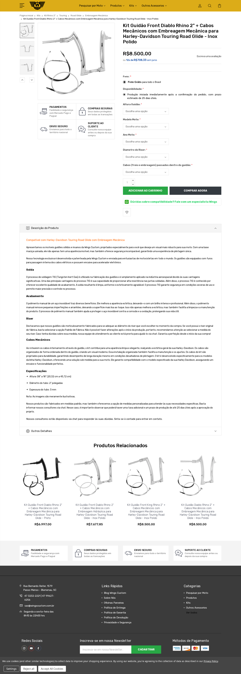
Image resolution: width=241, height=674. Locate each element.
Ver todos (191, 612)
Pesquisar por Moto (91, 5)
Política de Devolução (116, 617)
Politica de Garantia (115, 612)
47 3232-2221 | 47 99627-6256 (39, 597)
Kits (131, 5)
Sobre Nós (110, 597)
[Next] (31, 79)
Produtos (116, 5)
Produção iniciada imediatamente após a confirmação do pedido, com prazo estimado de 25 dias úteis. (174, 96)
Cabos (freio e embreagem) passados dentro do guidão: (157, 165)
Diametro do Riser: (135, 149)
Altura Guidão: (132, 104)
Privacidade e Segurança (117, 622)
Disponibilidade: (133, 88)
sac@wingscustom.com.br (39, 605)
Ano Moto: (130, 134)
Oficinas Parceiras (114, 602)
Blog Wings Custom (115, 592)
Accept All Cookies (52, 669)
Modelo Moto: (132, 119)
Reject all (28, 669)
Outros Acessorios (153, 5)
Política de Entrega (114, 607)
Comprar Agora (195, 190)
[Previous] (22, 79)
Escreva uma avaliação (209, 56)
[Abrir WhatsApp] (8, 666)
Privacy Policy (211, 661)
